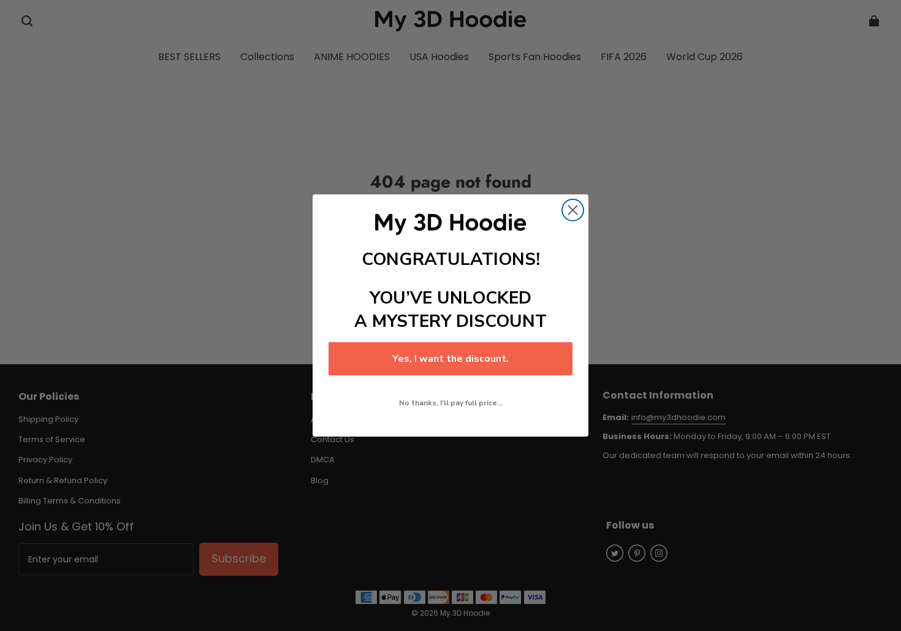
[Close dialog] (573, 210)
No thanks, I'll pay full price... (451, 403)
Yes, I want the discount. (450, 358)
